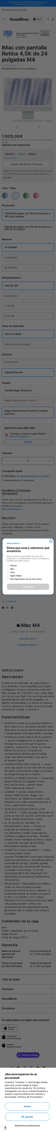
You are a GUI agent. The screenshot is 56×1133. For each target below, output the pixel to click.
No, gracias (27, 1117)
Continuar (28, 586)
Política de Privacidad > (30, 1097)
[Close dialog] (51, 541)
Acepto (27, 1106)
